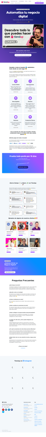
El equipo (35, 407)
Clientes (30, 1)
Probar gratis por (23, 55)
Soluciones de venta (14, 1)
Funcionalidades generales (38, 404)
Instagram (28, 361)
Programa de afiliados (37, 412)
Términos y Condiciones (38, 419)
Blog (35, 414)
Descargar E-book (10, 272)
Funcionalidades (21, 1)
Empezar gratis (23, 167)
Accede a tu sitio (38, 1)
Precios (26, 1)
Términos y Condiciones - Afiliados (38, 425)
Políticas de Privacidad (37, 421)
